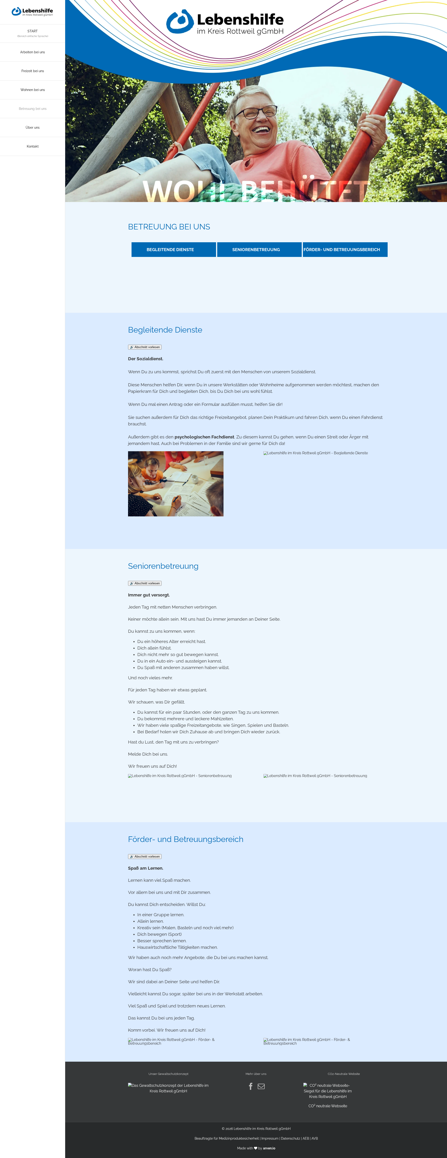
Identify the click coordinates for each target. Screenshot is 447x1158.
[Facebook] (250, 1086)
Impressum (269, 1138)
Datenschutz (290, 1138)
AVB (315, 1138)
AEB (306, 1138)
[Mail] (261, 1086)
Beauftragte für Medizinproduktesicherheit (227, 1138)
